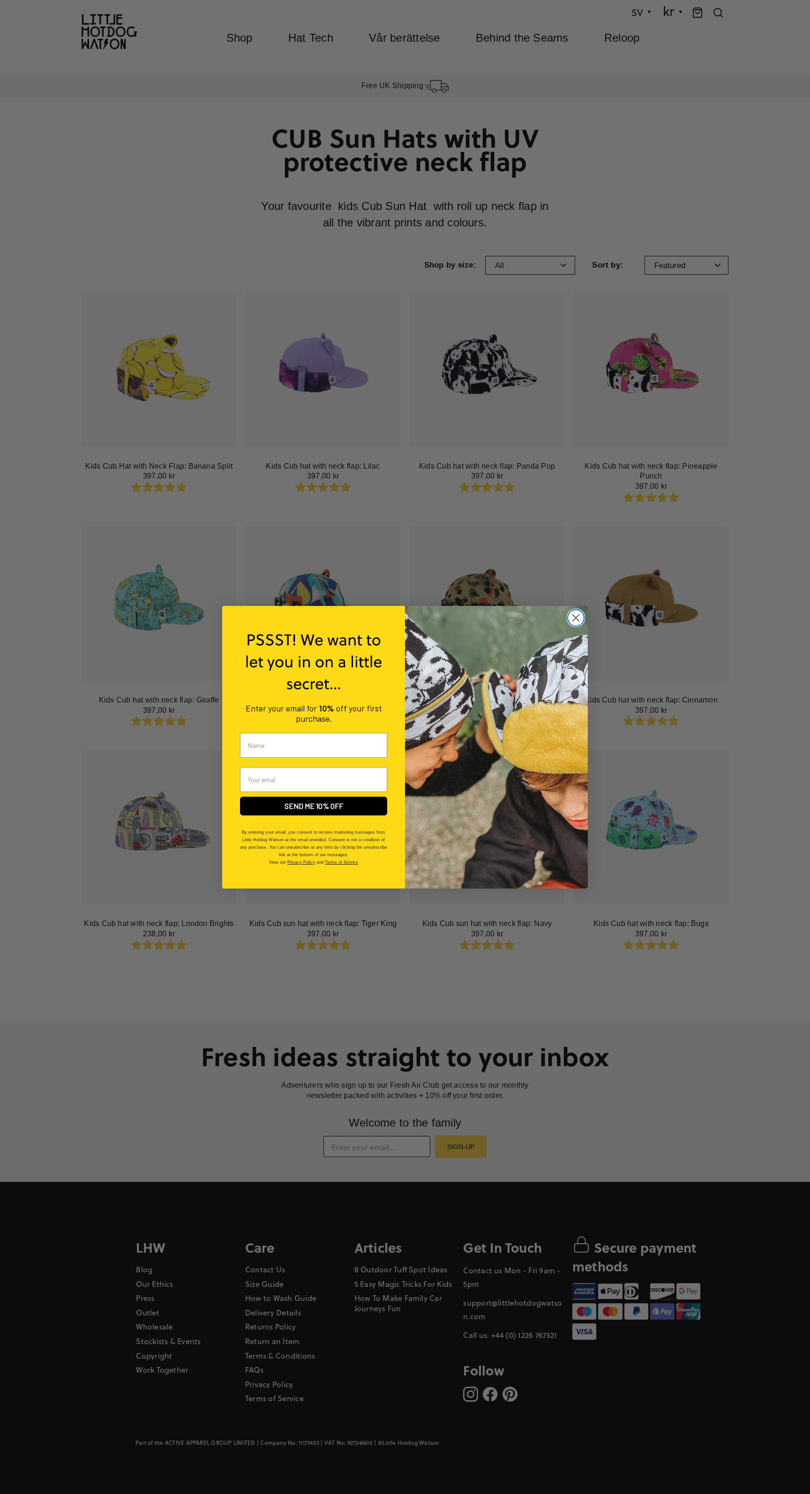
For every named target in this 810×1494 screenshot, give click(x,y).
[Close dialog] (576, 618)
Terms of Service (341, 862)
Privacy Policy (301, 862)
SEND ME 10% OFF (314, 805)
